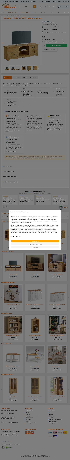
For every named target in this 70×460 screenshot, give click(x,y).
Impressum (18, 236)
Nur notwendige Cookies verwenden (35, 244)
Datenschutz (13, 236)
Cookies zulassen (35, 241)
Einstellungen (35, 247)
